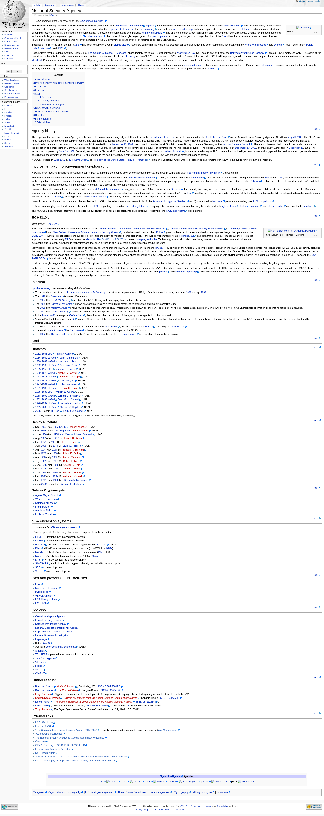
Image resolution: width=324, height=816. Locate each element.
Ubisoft (149, 326)
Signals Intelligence (170, 776)
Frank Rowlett (42, 507)
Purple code (41, 592)
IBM (267, 177)
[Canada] (113, 781)
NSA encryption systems (64, 527)
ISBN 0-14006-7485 (110, 690)
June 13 (63, 151)
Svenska (8, 146)
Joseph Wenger (78, 427)
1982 (54, 457)
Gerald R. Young (71, 468)
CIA (224, 36)
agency (150, 25)
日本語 (7, 129)
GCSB (205, 781)
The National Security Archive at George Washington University (69, 737)
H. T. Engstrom (69, 442)
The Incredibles (59, 334)
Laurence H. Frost (67, 361)
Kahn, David (42, 705)
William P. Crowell (72, 476)
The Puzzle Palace (67, 690)
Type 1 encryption (45, 658)
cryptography (265, 65)
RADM (62, 427)
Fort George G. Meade (100, 53)
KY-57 (38, 560)
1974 (55, 446)
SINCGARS (41, 563)
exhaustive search (96, 196)
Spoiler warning (41, 288)
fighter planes (228, 206)
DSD (124, 781)
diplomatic (156, 33)
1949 (299, 137)
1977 (44, 380)
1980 (55, 453)
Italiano (7, 119)
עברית (7, 123)
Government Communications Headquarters (141, 228)
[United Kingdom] (189, 781)
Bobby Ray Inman (67, 384)
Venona (45, 48)
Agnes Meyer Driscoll (46, 495)
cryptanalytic (121, 45)
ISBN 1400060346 (169, 698)
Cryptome (40, 741)
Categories (38, 792)
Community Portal (12, 38)
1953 (55, 427)
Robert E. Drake (71, 453)
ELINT (38, 666)
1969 (44, 369)
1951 (130, 144)
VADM (51, 361)
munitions (308, 206)
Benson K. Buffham (73, 449)
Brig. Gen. (64, 430)
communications (231, 25)
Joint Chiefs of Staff (216, 137)
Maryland (121, 53)
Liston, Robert (42, 701)
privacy (159, 248)
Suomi (7, 143)
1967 (127, 705)
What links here (11, 80)
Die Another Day (60, 311)
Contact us (9, 55)
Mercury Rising (59, 308)
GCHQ (46, 643)
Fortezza (40, 544)
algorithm (56, 196)
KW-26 (39, 552)
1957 (56, 438)
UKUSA (158, 232)
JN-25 (61, 48)
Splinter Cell (177, 326)
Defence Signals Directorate (61, 647)
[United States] (246, 781)
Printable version (12, 93)
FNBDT (39, 540)
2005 (44, 407)
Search (4, 63)
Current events (11, 41)
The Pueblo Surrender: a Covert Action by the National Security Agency (93, 701)
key (189, 193)
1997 (42, 300)
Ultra (37, 584)
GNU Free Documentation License (196, 806)
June (56, 160)
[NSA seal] (303, 27)
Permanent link (11, 97)
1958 (53, 442)
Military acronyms (202, 792)
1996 (203, 292)
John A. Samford (69, 357)
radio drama (70, 292)
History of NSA (43, 726)
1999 (44, 403)
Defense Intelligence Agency (50, 624)
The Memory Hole (167, 730)
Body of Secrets (66, 686)
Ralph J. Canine (64, 353)
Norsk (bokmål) (11, 133)
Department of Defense (121, 29)
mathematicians (94, 36)
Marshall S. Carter (65, 369)
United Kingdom (107, 228)
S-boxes (255, 181)
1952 (71, 151)
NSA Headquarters (45, 753)
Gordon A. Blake (69, 365)
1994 (55, 472)
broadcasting (186, 29)
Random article (11, 48)
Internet (246, 29)
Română (8, 140)
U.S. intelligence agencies (99, 792)
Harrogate (140, 239)
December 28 (296, 148)
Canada (174, 228)
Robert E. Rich (71, 461)
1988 (44, 392)
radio (175, 29)
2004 (42, 334)
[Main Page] (14, 14)
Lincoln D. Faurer (69, 388)
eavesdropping (146, 29)
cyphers (278, 45)
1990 (55, 468)
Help (6, 52)
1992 (42, 296)
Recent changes (12, 45)
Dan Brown (76, 330)
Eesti (6, 109)
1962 (44, 361)
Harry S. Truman (135, 160)
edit (316, 129)
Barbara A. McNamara (76, 480)
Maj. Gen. (65, 434)
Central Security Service (48, 620)
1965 (44, 365)
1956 (44, 353)
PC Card (101, 544)
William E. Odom (65, 392)
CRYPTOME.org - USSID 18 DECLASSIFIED (60, 745)
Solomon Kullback (45, 503)
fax (192, 236)
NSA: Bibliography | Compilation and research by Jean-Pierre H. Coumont (75, 760)
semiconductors (193, 65)
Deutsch (8, 105)
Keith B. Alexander (73, 411)
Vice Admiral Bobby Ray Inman (203, 173)
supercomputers (158, 36)
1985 (44, 388)
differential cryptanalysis (108, 189)
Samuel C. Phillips (70, 376)
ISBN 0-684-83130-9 (97, 705)
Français (8, 116)
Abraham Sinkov (44, 510)
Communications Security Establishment (201, 228)
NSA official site (44, 722)
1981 (44, 384)
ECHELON (51, 224)
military (146, 33)
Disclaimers (180, 809)
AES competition (262, 201)
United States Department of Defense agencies (143, 792)
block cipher (197, 177)
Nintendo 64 (48, 315)
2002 (42, 311)
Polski (7, 136)
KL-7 (37, 548)
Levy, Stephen (43, 694)
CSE (101, 781)
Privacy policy (142, 809)
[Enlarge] (317, 32)
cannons (254, 206)
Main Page (9, 35)
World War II (252, 45)
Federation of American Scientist (53, 749)
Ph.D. (79, 36)
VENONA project (44, 596)
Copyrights (222, 806)
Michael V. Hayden (70, 407)
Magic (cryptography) (46, 588)
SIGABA (212, 68)
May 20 (292, 137)
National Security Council (236, 144)
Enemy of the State (61, 304)
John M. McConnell (68, 399)
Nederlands (9, 126)
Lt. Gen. (52, 357)
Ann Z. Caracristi (72, 457)
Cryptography (181, 792)
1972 (44, 373)
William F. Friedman (46, 499)
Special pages (10, 90)
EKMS (38, 537)
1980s (109, 548)
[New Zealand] (221, 781)
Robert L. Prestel (72, 472)
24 (73, 319)
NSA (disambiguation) (92, 21)
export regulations (136, 206)
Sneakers (56, 296)
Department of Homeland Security (53, 631)
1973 (44, 376)
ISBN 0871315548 (146, 701)
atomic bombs (275, 206)
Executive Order (78, 160)
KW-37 (39, 556)
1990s (97, 206)
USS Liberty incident (46, 599)
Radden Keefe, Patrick (47, 698)
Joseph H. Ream (73, 438)
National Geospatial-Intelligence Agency (56, 628)
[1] (146, 160)
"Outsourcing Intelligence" (49, 734)
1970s (280, 177)
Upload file (9, 87)
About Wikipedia (161, 809)
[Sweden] (160, 781)
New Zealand (60, 232)
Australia (233, 228)
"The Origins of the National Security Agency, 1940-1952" (66, 730)
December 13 (242, 148)
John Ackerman (79, 430)
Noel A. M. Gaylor (67, 373)
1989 (188, 292)
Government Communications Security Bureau (93, 232)
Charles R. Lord (71, 465)
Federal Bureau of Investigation (52, 635)
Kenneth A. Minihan (70, 403)
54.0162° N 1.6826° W (114, 239)
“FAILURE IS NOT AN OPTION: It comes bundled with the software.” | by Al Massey (81, 756)
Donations (9, 59)
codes (263, 45)
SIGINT (39, 669)
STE (37, 567)
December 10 (119, 144)
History (81, 5)
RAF (67, 239)
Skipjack (40, 651)
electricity (130, 56)
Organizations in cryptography (64, 792)
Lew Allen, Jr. (67, 380)
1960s (101, 552)
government (136, 25)
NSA (52, 15)
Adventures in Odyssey (92, 292)
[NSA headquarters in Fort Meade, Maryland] (292, 231)
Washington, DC (186, 53)
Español (8, 112)
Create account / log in (309, 1)
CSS (76, 45)
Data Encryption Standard (141, 177)
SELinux (39, 662)
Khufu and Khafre (175, 211)
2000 (55, 480)
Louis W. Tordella (71, 446)
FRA (148, 781)
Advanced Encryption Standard (169, 201)
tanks (243, 206)
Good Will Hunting (60, 300)
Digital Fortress (55, 330)
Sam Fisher (111, 326)
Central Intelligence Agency (50, 616)
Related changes (12, 83)
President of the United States (109, 160)
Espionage (41, 639)
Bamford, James (44, 686)
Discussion (49, 5)
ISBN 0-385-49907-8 (109, 686)
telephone (183, 236)
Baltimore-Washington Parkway (247, 53)
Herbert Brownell (173, 151)
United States (122, 25)
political (163, 271)
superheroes (129, 334)
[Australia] (137, 781)
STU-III (39, 571)
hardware (217, 201)
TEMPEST (41, 654)
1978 (55, 449)
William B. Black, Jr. (72, 484)
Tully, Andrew (42, 709)
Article (37, 5)
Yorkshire (152, 239)
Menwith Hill (92, 239)
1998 (42, 304)
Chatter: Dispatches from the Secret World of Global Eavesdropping (100, 698)
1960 (44, 357)
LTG (50, 353)
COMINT (40, 673)
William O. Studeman (69, 395)
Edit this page (68, 5)
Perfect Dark (76, 315)
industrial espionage (186, 271)
